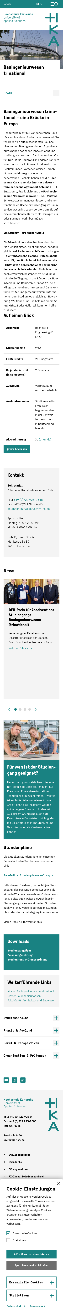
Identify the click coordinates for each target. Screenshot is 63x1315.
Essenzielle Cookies (25, 1233)
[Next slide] (38, 709)
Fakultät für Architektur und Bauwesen (31, 1000)
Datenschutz (15, 1306)
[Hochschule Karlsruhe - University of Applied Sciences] (18, 18)
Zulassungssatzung (19, 955)
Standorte (15, 1162)
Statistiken (19, 1240)
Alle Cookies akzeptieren (31, 1254)
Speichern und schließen (31, 1265)
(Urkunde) (45, 439)
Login (7, 3)
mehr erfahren (19, 648)
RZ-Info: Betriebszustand (26, 1176)
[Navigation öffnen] (54, 4)
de (38, 3)
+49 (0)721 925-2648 (28, 500)
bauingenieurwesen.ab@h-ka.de (28, 509)
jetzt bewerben (16, 449)
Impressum (36, 1306)
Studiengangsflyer (19, 950)
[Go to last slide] (7, 709)
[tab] (15, 709)
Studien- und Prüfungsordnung (27, 959)
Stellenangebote (20, 1154)
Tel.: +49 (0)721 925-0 (18, 1117)
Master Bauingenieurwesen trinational (30, 991)
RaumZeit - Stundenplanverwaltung (27, 875)
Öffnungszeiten (18, 1169)
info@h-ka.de (12, 1126)
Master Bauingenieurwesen (24, 996)
